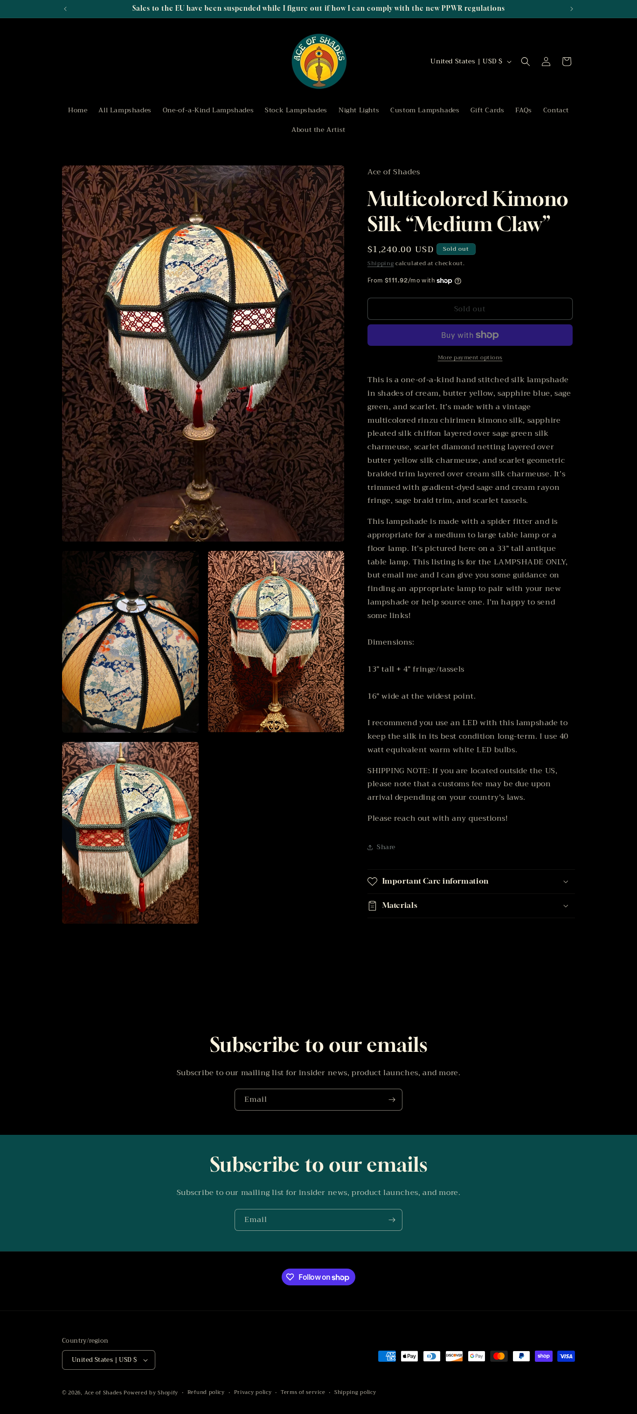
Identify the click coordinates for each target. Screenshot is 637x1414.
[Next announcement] (571, 9)
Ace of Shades (103, 1392)
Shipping (380, 263)
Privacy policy (253, 1392)
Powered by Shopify (151, 1392)
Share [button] (386, 846)
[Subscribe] (391, 1100)
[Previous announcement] (65, 9)
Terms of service (303, 1392)
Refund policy (206, 1392)
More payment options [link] (470, 357)
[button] (525, 61)
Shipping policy (355, 1392)
